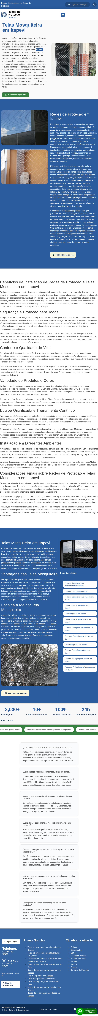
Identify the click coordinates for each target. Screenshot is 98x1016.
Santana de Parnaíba (80, 970)
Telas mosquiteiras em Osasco (41, 978)
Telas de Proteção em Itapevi (76, 591)
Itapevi (39, 50)
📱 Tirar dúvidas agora (63, 255)
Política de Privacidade (8, 984)
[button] (63, 15)
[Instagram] (94, 4)
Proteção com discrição (71, 730)
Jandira (74, 964)
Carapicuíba (76, 950)
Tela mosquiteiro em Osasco (40, 976)
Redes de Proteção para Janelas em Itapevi (79, 637)
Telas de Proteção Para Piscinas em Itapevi (79, 629)
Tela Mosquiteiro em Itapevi (75, 613)
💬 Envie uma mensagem (15, 693)
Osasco (74, 967)
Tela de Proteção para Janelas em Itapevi (78, 620)
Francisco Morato (79, 955)
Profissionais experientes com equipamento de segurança (33, 730)
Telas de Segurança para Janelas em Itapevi (79, 598)
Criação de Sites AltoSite (48, 1010)
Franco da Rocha (78, 958)
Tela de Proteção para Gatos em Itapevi (77, 606)
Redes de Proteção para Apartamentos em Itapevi (80, 668)
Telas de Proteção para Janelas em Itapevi (78, 659)
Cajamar (74, 947)
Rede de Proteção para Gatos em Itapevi (78, 651)
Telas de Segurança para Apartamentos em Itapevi (74, 584)
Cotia (73, 953)
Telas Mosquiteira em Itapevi (76, 644)
